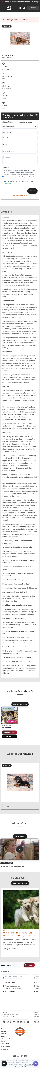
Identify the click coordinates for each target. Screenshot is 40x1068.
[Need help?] (4, 1063)
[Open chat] (35, 1063)
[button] (8, 709)
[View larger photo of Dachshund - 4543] (15, 708)
